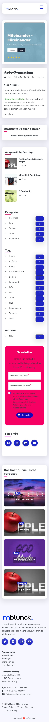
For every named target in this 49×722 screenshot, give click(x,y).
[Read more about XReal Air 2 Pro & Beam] (11, 179)
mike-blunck (7, 655)
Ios (10, 292)
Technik (13, 313)
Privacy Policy (8, 707)
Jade (11, 297)
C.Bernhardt (25, 191)
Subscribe (26, 415)
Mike (11, 335)
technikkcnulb (8, 665)
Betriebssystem (16, 271)
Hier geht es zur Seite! (14, 99)
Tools (11, 233)
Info (11, 223)
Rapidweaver (15, 308)
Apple (12, 256)
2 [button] (39, 218)
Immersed (14, 282)
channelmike (8, 661)
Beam (12, 266)
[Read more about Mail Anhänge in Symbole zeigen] (11, 163)
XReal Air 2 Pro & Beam (30, 175)
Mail (11, 302)
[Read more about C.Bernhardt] (11, 196)
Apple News (24, 589)
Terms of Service (25, 707)
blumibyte (6, 658)
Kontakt (25, 704)
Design (12, 276)
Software (13, 228)
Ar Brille (13, 261)
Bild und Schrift (24, 499)
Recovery (24, 529)
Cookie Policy (11, 710)
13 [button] (40, 336)
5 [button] (39, 224)
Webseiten (14, 238)
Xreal (11, 318)
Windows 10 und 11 (24, 559)
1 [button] (39, 262)
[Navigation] (41, 7)
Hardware (13, 217)
